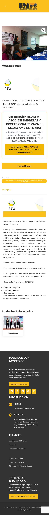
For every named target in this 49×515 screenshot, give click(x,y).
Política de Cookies (16, 458)
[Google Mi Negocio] (28, 391)
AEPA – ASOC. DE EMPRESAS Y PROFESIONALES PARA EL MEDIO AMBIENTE (23, 104)
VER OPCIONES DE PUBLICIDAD (23, 496)
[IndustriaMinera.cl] (28, 6)
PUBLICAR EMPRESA (19, 384)
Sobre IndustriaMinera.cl (18, 441)
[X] (23, 391)
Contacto (12, 445)
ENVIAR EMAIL (24, 166)
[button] (43, 30)
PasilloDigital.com (24, 510)
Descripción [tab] (6, 190)
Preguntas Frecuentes (17, 449)
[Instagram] (34, 391)
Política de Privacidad (16, 462)
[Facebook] (17, 391)
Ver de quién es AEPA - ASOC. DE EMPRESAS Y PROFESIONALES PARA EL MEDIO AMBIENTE (24, 149)
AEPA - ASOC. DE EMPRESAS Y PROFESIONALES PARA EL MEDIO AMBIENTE (24, 181)
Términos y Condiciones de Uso (20, 466)
